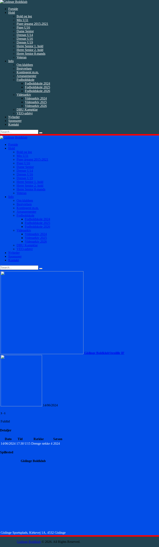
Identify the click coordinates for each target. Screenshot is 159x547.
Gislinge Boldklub (29, 541)
